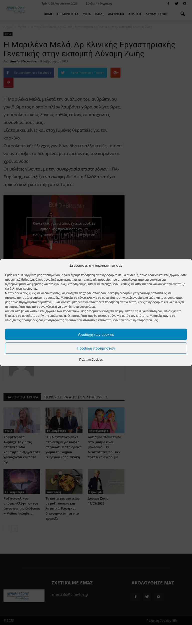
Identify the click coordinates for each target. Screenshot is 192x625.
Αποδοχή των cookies (96, 334)
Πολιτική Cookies (91, 359)
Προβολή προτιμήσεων (96, 348)
